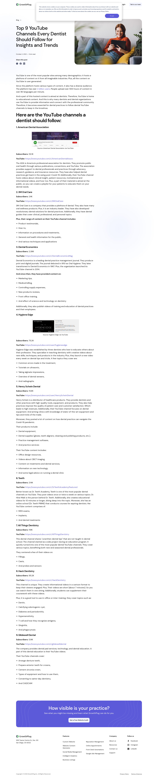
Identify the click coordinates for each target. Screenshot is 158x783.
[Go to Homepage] (23, 4)
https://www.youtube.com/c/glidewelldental (45, 644)
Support (112, 753)
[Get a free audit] (135, 4)
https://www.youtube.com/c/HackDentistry (45, 580)
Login (123, 4)
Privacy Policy (124, 774)
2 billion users (43, 89)
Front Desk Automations (95, 750)
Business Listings (69, 760)
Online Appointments (94, 746)
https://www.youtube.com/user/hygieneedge (46, 345)
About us (112, 741)
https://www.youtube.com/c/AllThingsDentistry (47, 534)
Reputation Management (95, 742)
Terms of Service (136, 774)
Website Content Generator (69, 747)
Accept (112, 16)
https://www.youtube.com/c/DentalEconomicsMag (49, 256)
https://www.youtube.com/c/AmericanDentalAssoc (49, 158)
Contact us (113, 749)
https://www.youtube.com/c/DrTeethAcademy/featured (51, 487)
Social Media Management (72, 752)
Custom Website (69, 742)
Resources (113, 745)
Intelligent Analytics (70, 756)
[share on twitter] (17, 64)
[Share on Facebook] (21, 64)
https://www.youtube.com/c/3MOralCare (44, 201)
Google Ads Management (95, 754)
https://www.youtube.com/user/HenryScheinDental (49, 395)
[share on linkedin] (24, 64)
